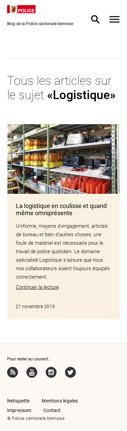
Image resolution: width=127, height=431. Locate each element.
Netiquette (18, 401)
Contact (52, 410)
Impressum (19, 410)
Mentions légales (60, 401)
